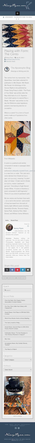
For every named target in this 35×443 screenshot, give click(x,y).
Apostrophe (14, 425)
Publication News (10, 61)
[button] (17, 13)
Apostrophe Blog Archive (12, 59)
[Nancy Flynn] (9, 227)
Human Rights (11, 278)
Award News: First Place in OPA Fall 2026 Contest (17, 313)
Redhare (20, 440)
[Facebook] (28, 226)
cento (4, 278)
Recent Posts (14, 220)
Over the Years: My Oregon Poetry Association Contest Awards (15, 301)
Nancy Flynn (18, 228)
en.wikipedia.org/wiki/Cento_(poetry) (22, 171)
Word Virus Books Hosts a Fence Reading (17, 318)
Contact (22, 425)
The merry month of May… (12, 322)
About (12, 424)
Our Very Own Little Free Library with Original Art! (16, 307)
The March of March (11, 349)
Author (7, 220)
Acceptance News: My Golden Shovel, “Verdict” (16, 344)
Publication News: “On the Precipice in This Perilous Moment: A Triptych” (16, 333)
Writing (17, 424)
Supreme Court (21, 278)
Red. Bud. (7, 339)
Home (6, 424)
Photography (25, 424)
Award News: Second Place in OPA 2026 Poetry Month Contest (17, 327)
